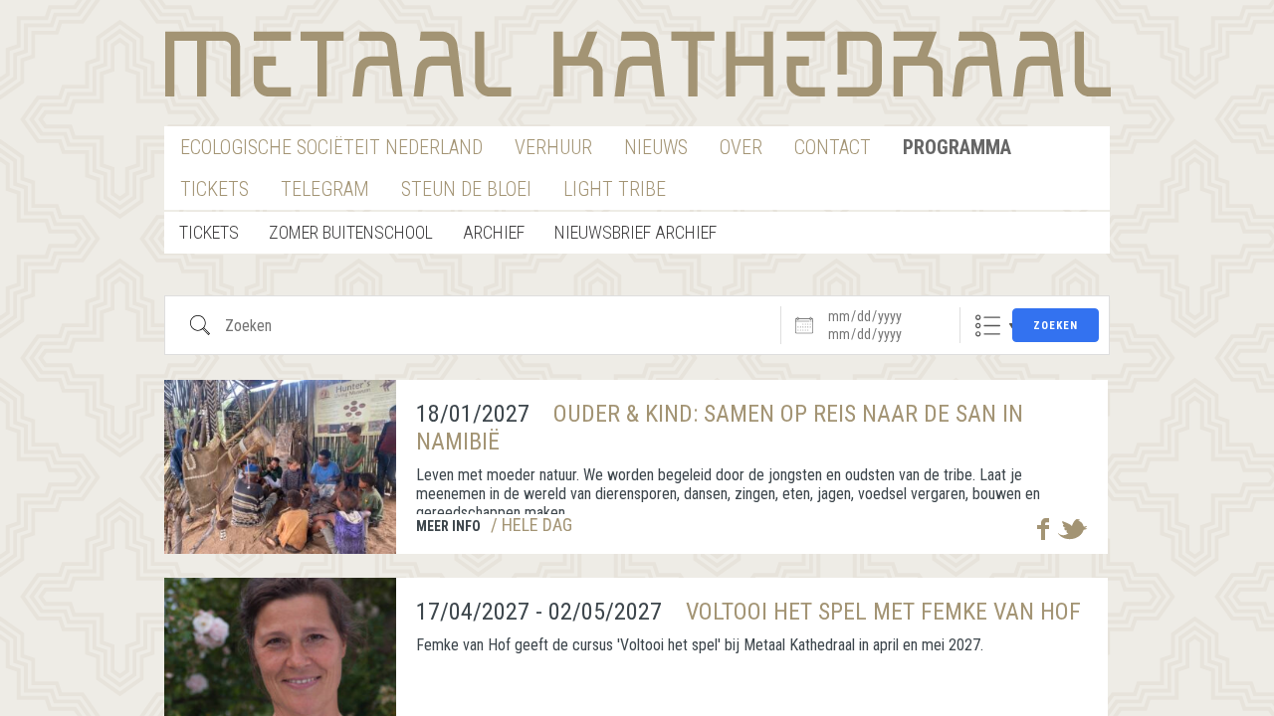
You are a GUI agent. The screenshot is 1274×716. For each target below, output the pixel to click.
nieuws (656, 147)
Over (741, 147)
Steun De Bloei (466, 189)
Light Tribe (614, 189)
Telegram (325, 189)
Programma (957, 147)
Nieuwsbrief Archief (635, 232)
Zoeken (1055, 325)
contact (832, 147)
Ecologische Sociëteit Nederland (331, 147)
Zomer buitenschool (351, 232)
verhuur (553, 147)
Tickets (214, 189)
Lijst (987, 325)
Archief (494, 232)
